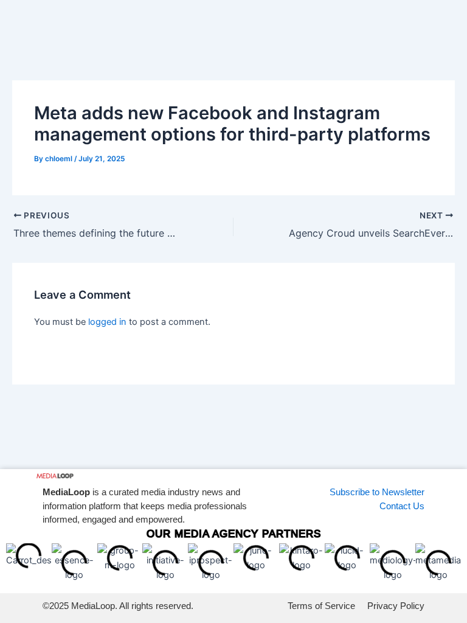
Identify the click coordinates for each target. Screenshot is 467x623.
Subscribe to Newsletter (377, 492)
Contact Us (401, 506)
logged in (107, 321)
